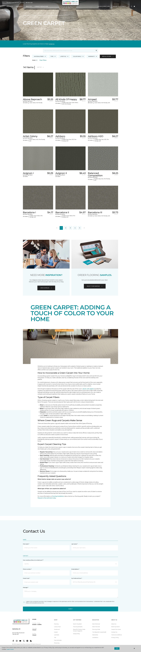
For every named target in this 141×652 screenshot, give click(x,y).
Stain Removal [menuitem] (96, 624)
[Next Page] (84, 228)
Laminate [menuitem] (56, 634)
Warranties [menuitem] (95, 634)
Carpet (40, 15)
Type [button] (51, 56)
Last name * (74, 544)
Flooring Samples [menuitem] (77, 626)
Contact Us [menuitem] (114, 632)
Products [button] (10, 6)
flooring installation (58, 496)
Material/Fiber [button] (39, 56)
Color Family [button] (77, 56)
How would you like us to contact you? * (33, 560)
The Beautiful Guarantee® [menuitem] (99, 632)
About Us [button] (29, 6)
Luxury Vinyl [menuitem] (57, 626)
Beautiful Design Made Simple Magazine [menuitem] (79, 630)
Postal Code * (26, 578)
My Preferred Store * (76, 578)
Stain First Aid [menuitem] (96, 626)
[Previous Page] (57, 228)
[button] (128, 6)
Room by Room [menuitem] (115, 626)
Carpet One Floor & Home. (23, 644)
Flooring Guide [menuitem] (96, 629)
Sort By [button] (39, 67)
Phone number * (27, 569)
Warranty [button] (91, 56)
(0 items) (134, 6)
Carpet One (26, 15)
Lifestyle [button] (63, 56)
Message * (25, 587)
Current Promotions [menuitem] (41, 6)
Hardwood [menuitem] (57, 629)
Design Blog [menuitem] (76, 633)
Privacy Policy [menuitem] (115, 637)
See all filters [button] (106, 56)
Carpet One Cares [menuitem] (116, 629)
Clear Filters (42, 60)
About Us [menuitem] (113, 624)
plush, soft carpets (88, 388)
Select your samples (93, 286)
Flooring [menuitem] (56, 624)
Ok (117, 648)
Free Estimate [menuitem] (58, 640)
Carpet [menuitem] (56, 632)
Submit (70, 609)
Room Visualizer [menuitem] (77, 624)
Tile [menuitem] (55, 637)
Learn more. (10, 649)
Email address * (75, 569)
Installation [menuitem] (95, 637)
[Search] (96, 50)
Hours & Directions (104, 6)
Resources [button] (19, 6)
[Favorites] (131, 6)
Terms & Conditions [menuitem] (116, 634)
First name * (26, 544)
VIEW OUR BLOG (44, 288)
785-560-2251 (29, 2)
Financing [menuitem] (56, 643)
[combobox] (69, 50)
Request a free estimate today (47, 498)
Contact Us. (51, 44)
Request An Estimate (119, 6)
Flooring (33, 15)
